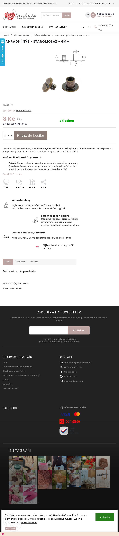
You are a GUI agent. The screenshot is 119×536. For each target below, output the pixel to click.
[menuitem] (11, 26)
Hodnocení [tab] (20, 261)
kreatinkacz (70, 376)
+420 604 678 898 (73, 367)
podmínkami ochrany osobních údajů (59, 341)
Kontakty (8, 384)
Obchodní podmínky (14, 371)
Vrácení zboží (10, 388)
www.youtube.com (74, 381)
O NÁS (6, 379)
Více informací (29, 522)
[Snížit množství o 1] (5, 135)
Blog (71, 3)
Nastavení (10, 528)
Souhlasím (105, 517)
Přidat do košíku (30, 135)
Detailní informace (12, 174)
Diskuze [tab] (34, 261)
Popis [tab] (8, 261)
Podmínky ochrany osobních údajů (21, 375)
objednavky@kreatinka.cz (78, 362)
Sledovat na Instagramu (26, 502)
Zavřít (106, 192)
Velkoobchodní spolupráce (94, 3)
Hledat (66, 15)
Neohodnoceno (23, 111)
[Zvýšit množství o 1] (11, 135)
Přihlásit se (78, 330)
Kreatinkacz (70, 372)
